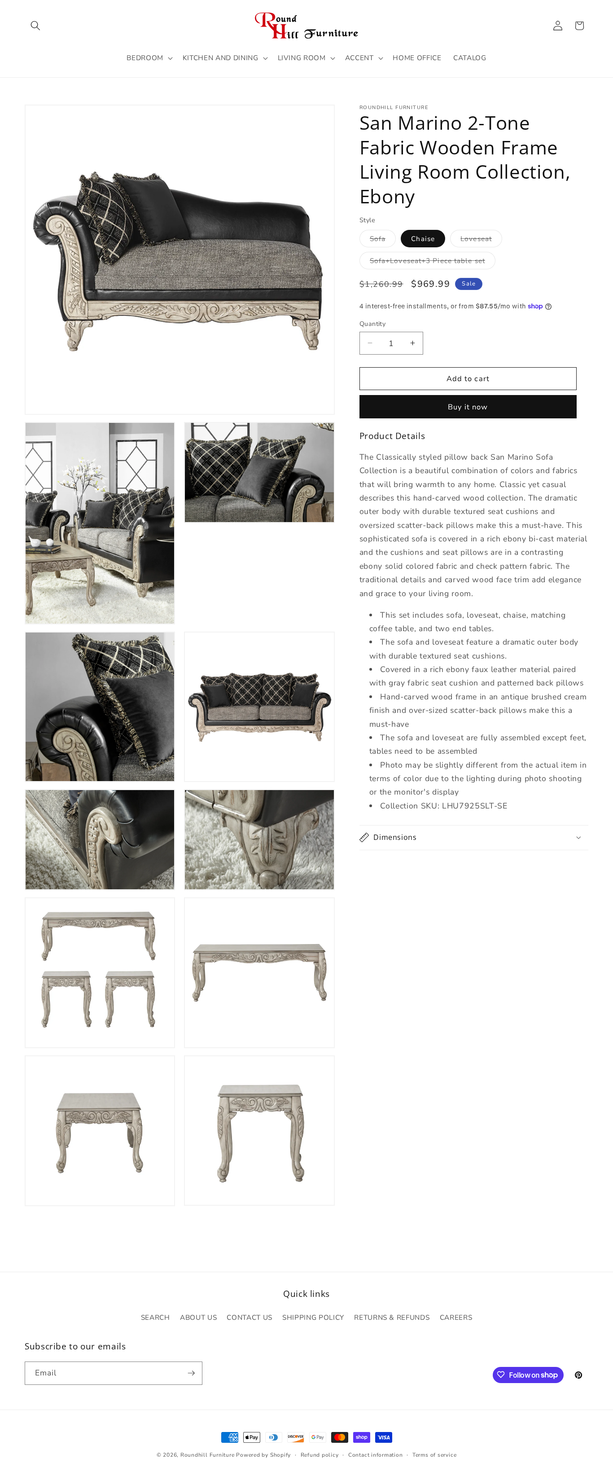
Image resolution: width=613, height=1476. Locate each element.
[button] (35, 25)
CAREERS (456, 1317)
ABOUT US (198, 1317)
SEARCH (155, 1317)
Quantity (372, 323)
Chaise (423, 238)
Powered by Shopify (263, 1454)
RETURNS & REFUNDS (391, 1317)
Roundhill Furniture (207, 1454)
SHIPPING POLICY (313, 1317)
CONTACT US (249, 1317)
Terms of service (434, 1454)
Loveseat (481, 240)
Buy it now (468, 407)
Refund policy (320, 1454)
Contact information (375, 1454)
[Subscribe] (191, 1373)
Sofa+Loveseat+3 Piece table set (432, 262)
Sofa (383, 240)
